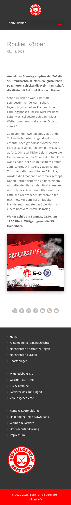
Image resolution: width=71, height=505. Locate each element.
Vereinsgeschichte (22, 398)
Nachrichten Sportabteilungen (30, 349)
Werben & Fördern (22, 423)
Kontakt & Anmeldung (24, 410)
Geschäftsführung (22, 380)
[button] (14, 310)
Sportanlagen (19, 361)
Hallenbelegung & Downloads (29, 417)
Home (14, 336)
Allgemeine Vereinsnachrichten (30, 343)
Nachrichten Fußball (23, 355)
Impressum (17, 435)
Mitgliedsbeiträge (21, 373)
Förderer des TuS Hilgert (26, 392)
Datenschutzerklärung (24, 429)
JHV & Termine (19, 386)
